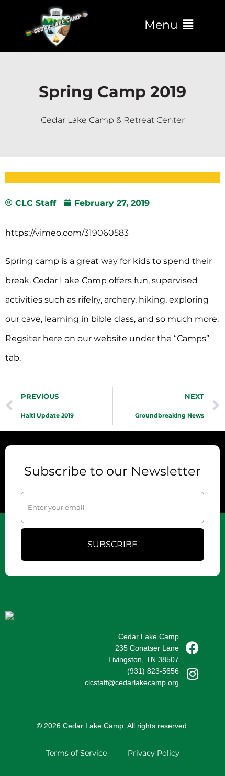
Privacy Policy (153, 753)
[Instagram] (192, 674)
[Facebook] (192, 647)
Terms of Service (76, 753)
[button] (169, 24)
